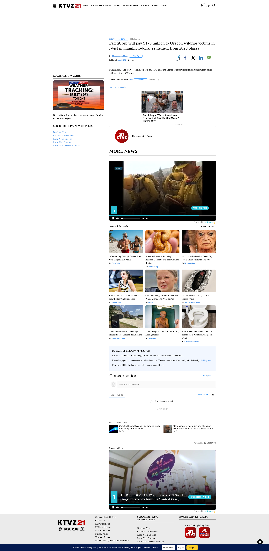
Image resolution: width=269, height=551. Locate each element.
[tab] (117, 395)
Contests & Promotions (63, 135)
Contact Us (100, 520)
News (85, 5)
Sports (116, 5)
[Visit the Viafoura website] (210, 443)
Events (155, 5)
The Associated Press (120, 56)
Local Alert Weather (101, 5)
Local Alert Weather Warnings (66, 145)
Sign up (211, 375)
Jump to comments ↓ (118, 87)
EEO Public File (102, 524)
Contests (145, 5)
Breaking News (60, 132)
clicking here (205, 360)
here (163, 365)
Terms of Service (102, 537)
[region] (162, 409)
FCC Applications (103, 527)
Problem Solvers (130, 5)
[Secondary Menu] (57, 5)
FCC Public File (102, 530)
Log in (204, 375)
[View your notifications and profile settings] (213, 395)
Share (164, 5)
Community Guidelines (105, 517)
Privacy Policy (101, 534)
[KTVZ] (70, 5)
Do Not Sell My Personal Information (112, 540)
